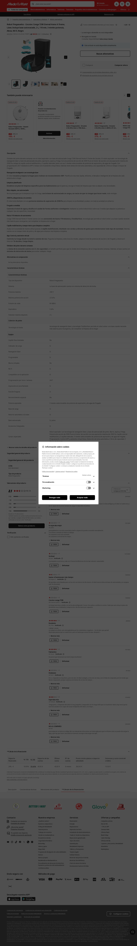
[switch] (88, 482)
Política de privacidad (48, 471)
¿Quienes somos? (60, 471)
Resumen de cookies (71, 471)
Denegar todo (54, 497)
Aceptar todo (82, 497)
